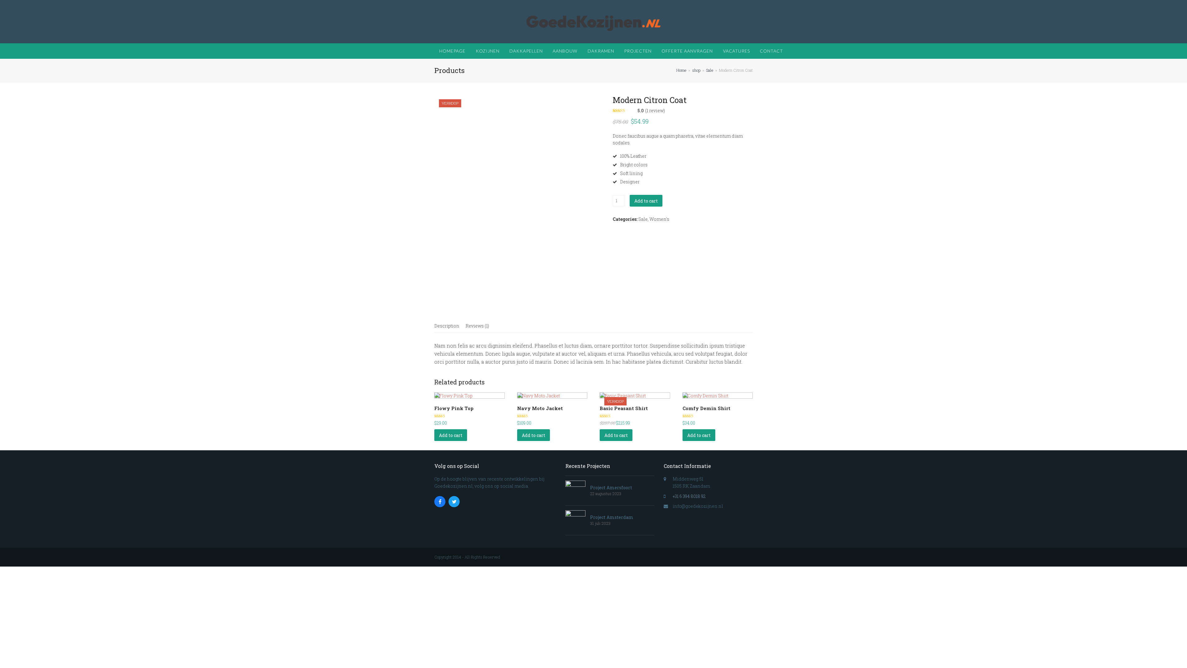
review (655, 111)
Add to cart (646, 201)
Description (446, 326)
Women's (659, 219)
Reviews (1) (477, 326)
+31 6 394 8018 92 (689, 496)
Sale (643, 219)
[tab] (446, 326)
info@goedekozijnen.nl (698, 506)
